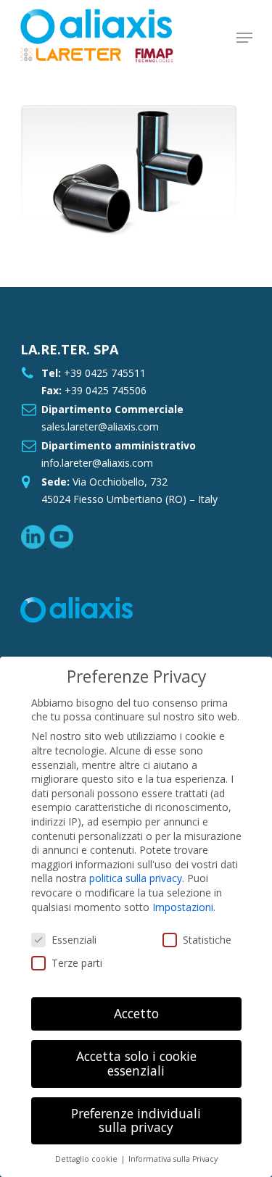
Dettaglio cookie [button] (87, 1159)
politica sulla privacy (135, 878)
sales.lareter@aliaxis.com (100, 426)
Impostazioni (182, 907)
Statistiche (207, 940)
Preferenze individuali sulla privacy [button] (136, 1120)
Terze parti (76, 963)
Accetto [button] (136, 1013)
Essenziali (73, 940)
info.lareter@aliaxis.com (97, 463)
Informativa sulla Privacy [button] (173, 1159)
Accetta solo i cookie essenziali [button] (136, 1063)
